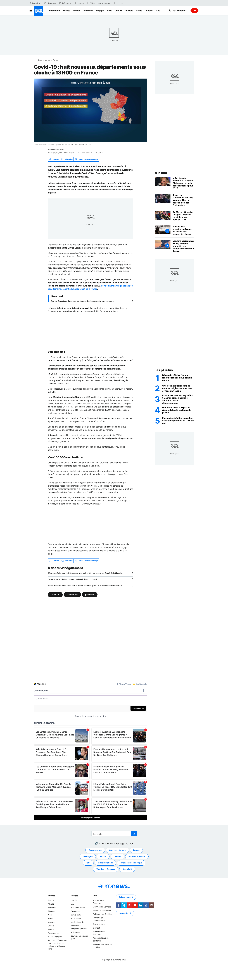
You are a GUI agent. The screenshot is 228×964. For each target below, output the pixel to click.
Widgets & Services (79, 928)
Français (35, 3)
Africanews (75, 932)
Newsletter (124, 913)
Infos (40, 60)
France (55, 60)
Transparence (99, 924)
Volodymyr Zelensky (105, 869)
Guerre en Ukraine (117, 850)
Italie (88, 863)
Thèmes (51, 896)
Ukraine (117, 856)
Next (109, 10)
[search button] (115, 3)
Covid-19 (55, 594)
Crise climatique (105, 863)
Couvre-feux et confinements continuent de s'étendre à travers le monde (82, 301)
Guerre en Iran (95, 850)
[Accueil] (34, 60)
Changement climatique (131, 863)
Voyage (100, 10)
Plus (95, 896)
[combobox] (128, 3)
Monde (76, 10)
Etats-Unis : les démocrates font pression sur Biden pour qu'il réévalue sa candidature (85, 585)
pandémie (89, 594)
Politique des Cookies (102, 914)
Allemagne (87, 856)
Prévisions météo (78, 907)
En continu (54, 10)
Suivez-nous (76, 915)
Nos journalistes (55, 936)
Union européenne (137, 856)
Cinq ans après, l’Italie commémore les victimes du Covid (72, 579)
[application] (90, 110)
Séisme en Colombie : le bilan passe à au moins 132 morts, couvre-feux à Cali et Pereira (85, 573)
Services (74, 896)
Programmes (53, 933)
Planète (129, 10)
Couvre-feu (72, 594)
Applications (76, 918)
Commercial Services (102, 907)
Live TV (74, 900)
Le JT (73, 904)
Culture (118, 10)
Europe (66, 10)
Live (194, 10)
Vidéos (149, 10)
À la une (161, 173)
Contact (96, 928)
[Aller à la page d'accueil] (38, 11)
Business (88, 10)
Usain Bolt (127, 869)
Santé (139, 10)
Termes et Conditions (102, 910)
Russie (103, 856)
